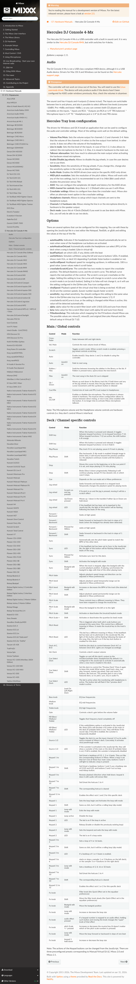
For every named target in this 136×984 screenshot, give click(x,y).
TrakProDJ (11, 649)
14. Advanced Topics (11, 79)
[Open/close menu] (1, 91)
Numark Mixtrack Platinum (17, 482)
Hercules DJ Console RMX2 (17, 271)
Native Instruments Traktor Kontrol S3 (21, 413)
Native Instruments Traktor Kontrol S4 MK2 (21, 418)
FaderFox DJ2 (12, 219)
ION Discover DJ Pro (15, 338)
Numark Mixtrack (13, 478)
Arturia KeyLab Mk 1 (15, 121)
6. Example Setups (10, 45)
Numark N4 (11, 504)
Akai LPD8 (11, 99)
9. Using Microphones (12, 57)
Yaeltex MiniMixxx (13, 681)
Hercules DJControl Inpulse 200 (19, 286)
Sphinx (59, 977)
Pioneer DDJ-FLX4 (14, 557)
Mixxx (21, 3)
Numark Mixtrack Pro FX (16, 497)
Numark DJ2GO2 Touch (16, 467)
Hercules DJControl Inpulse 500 (19, 294)
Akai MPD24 (12, 103)
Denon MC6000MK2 (15, 167)
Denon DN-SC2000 (14, 155)
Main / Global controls (17, 245)
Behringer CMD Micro (15, 137)
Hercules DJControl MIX (16, 275)
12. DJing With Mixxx (12, 71)
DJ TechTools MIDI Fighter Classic (19, 197)
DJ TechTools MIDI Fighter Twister (20, 204)
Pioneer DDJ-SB (13, 561)
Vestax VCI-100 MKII (15, 670)
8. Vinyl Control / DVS (12, 53)
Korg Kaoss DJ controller (16, 349)
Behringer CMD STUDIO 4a (17, 144)
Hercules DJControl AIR (16, 279)
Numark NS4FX (13, 508)
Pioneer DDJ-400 (13, 553)
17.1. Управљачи (12, 95)
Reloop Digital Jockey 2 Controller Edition (20, 589)
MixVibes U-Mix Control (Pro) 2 (19, 379)
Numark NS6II (12, 512)
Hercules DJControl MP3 (16, 305)
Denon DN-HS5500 (14, 152)
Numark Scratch (13, 527)
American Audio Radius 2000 (18, 110)
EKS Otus (10, 208)
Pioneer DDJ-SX (13, 572)
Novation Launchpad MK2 (16, 455)
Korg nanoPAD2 (13, 360)
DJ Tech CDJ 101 (13, 174)
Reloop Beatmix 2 (13, 576)
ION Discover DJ (13, 334)
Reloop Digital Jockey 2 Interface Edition (19, 595)
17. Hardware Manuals (12, 91)
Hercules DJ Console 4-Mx (17, 231)
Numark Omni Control (15, 519)
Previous (54, 962)
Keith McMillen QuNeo (15, 342)
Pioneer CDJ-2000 (14, 538)
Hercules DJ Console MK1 (17, 256)
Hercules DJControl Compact (18, 283)
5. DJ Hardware (9, 41)
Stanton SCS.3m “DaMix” (16, 641)
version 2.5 (89, 14)
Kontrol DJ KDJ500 (14, 345)
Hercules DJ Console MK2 (17, 260)
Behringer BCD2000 (15, 125)
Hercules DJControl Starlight (18, 315)
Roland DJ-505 (12, 615)
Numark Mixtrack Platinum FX (18, 485)
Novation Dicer (12, 444)
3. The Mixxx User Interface (14, 34)
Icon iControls (12, 323)
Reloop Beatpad (13, 583)
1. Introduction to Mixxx (13, 26)
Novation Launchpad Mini (16, 448)
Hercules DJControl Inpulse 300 (19, 290)
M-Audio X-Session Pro (15, 364)
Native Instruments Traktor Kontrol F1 (21, 391)
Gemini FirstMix (13, 227)
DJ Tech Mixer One (14, 193)
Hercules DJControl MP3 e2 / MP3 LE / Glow (21, 310)
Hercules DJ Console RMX (17, 268)
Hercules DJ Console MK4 (17, 264)
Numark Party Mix (14, 523)
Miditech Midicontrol (15, 372)
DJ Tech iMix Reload (14, 182)
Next (123, 962)
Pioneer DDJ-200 (13, 550)
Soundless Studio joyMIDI (16, 622)
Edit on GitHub (121, 22)
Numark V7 (11, 534)
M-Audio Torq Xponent (15, 368)
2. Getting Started (10, 30)
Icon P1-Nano (12, 327)
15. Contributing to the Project (15, 83)
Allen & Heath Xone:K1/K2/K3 (18, 106)
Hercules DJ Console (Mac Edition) (20, 253)
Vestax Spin (11, 652)
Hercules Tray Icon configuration (20, 238)
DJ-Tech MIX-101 (13, 189)
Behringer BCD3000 (15, 129)
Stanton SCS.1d (13, 630)
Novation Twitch (13, 459)
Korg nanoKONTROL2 (15, 357)
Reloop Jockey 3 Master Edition (19, 603)
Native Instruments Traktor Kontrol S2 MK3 (21, 408)
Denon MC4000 (13, 163)
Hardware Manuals (62, 22)
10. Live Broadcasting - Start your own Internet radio (19, 62)
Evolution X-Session (14, 216)
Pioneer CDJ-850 (13, 546)
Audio (11, 234)
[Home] (48, 22)
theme (73, 977)
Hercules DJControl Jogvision (18, 302)
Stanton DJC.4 (12, 626)
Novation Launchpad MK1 (16, 452)
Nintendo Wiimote (14, 440)
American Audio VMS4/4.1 (17, 118)
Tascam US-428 (13, 645)
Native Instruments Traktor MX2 (19, 436)
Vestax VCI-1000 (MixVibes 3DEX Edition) (20, 661)
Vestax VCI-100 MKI (15, 666)
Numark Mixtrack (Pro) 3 (16, 493)
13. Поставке (8, 75)
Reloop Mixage (12, 607)
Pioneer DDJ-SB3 (13, 568)
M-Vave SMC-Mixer (14, 383)
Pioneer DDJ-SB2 (13, 565)
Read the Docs (95, 977)
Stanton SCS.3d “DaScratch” (17, 637)
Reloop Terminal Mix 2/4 (16, 611)
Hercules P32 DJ (13, 319)
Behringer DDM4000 (15, 148)
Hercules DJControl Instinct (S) (18, 298)
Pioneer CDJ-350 (13, 542)
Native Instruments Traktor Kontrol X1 (21, 429)
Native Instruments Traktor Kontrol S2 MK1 (21, 396)
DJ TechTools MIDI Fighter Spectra (20, 201)
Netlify (50, 979)
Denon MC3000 (13, 159)
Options (11, 241)
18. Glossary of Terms (12, 685)
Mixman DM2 (12, 376)
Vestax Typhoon (13, 656)
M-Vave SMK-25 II (14, 387)
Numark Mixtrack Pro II (16, 501)
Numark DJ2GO (13, 463)
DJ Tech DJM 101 (14, 178)
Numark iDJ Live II (14, 470)
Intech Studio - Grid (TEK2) (17, 330)
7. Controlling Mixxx (11, 49)
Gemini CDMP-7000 (15, 223)
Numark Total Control (15, 531)
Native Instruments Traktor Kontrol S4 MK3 (21, 424)
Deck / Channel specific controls (20, 249)
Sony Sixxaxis (12, 618)
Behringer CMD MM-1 (15, 140)
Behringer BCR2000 (14, 133)
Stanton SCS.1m (13, 633)
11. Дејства (8, 67)
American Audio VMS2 (15, 114)
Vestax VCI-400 (13, 677)
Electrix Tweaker (13, 212)
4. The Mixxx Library (11, 38)
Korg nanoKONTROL (15, 353)
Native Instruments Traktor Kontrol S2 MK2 (21, 402)
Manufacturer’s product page (63, 49)
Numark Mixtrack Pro (15, 489)
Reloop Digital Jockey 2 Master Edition (21, 600)
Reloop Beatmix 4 (13, 580)
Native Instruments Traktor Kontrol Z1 (21, 433)
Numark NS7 (12, 516)
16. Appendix (8, 87)
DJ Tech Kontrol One (15, 186)
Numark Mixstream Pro (16, 474)
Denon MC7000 (13, 170)
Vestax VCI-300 (13, 674)
